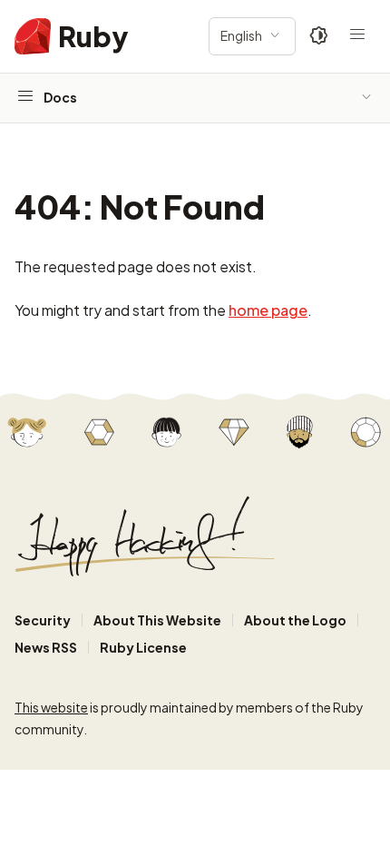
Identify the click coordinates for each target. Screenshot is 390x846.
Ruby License (143, 647)
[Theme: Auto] (319, 36)
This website (51, 707)
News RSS (46, 647)
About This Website (157, 620)
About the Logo (295, 620)
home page (268, 310)
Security (43, 620)
